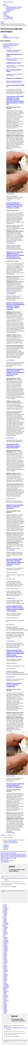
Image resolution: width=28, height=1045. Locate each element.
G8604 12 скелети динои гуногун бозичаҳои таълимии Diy (13, 684)
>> (7, 835)
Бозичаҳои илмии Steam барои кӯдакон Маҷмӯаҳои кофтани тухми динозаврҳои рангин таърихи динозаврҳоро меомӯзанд (15, 653)
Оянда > (4, 835)
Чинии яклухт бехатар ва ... (15, 78)
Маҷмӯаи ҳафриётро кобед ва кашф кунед (13, 856)
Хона (4, 4)
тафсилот (12, 193)
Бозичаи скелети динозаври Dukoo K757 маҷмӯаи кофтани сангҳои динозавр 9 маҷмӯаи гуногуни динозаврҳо (15, 372)
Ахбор (5, 13)
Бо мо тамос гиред (7, 18)
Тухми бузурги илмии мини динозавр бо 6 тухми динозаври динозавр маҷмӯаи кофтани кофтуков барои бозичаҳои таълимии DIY (15, 100)
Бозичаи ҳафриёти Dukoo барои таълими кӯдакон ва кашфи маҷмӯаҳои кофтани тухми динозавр (15, 608)
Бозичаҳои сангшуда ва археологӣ (9, 854)
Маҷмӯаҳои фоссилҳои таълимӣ (8, 858)
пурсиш (8, 193)
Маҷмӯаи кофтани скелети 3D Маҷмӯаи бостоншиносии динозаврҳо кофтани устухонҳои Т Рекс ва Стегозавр (15, 306)
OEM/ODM (6, 12)
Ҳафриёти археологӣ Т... (14, 63)
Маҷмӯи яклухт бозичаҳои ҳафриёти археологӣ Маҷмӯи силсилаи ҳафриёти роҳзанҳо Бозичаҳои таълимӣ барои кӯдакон (15, 255)
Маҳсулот (5, 5)
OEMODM (9, 10)
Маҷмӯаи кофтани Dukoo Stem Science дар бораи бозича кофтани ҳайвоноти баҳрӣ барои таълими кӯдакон (14, 562)
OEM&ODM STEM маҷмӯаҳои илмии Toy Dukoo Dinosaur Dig (13, 446)
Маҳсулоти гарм (5, 852)
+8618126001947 (5, 861)
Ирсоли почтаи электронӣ (7, 860)
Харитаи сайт (12, 852)
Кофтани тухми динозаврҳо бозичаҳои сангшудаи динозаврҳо (15, 506)
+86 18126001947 (12, 841)
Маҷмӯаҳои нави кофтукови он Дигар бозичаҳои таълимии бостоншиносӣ (15, 785)
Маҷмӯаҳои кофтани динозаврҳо (14, 6)
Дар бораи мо (6, 16)
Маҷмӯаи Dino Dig (21, 856)
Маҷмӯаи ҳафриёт (16, 855)
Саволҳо (5, 14)
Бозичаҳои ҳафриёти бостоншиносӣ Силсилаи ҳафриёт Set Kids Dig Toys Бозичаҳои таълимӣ (14, 205)
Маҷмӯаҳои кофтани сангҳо (13, 8)
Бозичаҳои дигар (10, 9)
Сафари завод (9, 17)
